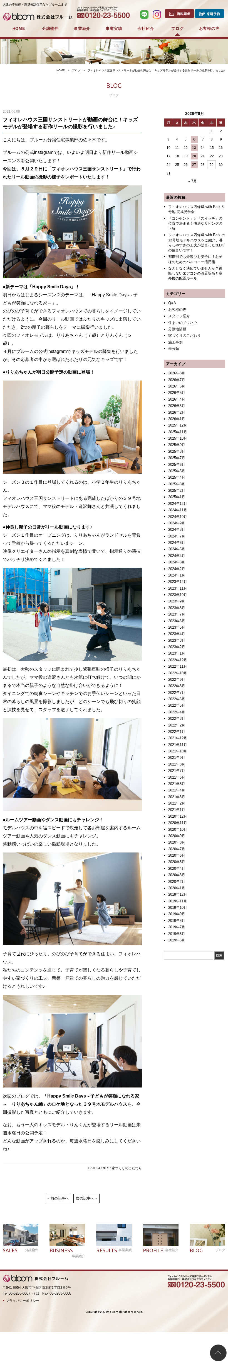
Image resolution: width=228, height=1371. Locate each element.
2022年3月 (176, 718)
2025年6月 (176, 464)
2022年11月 (177, 666)
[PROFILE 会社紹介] (161, 1235)
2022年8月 (176, 686)
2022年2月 (176, 725)
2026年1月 (176, 419)
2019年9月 (176, 914)
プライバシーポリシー (22, 1301)
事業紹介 (82, 28)
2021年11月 (177, 745)
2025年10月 (177, 438)
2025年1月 (176, 497)
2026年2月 (176, 412)
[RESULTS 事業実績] (114, 1235)
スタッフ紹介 (179, 316)
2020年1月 (176, 888)
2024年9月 (176, 523)
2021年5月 (176, 784)
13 (194, 148)
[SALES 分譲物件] (20, 1235)
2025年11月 (177, 432)
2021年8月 (176, 764)
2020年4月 (176, 868)
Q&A (172, 303)
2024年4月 (176, 556)
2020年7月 (176, 849)
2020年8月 (176, 842)
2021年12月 (177, 738)
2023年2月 (176, 647)
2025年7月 (176, 458)
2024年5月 (176, 549)
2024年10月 (177, 517)
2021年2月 (176, 803)
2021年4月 (176, 790)
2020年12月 (177, 816)
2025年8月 (176, 451)
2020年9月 (176, 836)
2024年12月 (177, 504)
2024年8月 (176, 529)
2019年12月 (177, 894)
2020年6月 (176, 855)
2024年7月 (176, 536)
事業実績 (114, 28)
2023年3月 (176, 640)
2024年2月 (176, 569)
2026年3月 (176, 406)
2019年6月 (176, 934)
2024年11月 (177, 510)
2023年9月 (176, 601)
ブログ (177, 28)
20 (194, 156)
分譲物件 (50, 28)
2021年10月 (177, 751)
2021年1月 (176, 810)
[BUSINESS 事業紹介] (67, 1235)
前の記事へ (60, 1198)
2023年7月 (176, 614)
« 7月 (192, 181)
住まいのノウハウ (182, 323)
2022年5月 (176, 705)
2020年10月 (177, 829)
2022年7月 (176, 693)
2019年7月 (176, 927)
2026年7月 (176, 380)
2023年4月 (176, 634)
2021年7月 (176, 771)
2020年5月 (176, 862)
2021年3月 (176, 797)
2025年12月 (177, 425)
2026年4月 (176, 399)
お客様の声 (209, 28)
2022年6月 (176, 699)
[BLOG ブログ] (207, 1235)
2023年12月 (177, 582)
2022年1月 (176, 732)
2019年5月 (176, 940)
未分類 (173, 349)
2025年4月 (176, 477)
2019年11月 (177, 901)
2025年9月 (176, 445)
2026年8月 (176, 373)
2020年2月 (176, 882)
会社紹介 (146, 28)
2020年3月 (176, 875)
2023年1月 (176, 653)
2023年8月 (176, 608)
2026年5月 (176, 393)
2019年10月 (177, 907)
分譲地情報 (177, 329)
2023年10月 (177, 595)
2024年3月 (176, 562)
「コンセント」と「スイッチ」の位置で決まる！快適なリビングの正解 (195, 223)
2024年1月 (176, 575)
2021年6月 (176, 777)
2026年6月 (176, 386)
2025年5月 (176, 471)
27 (194, 165)
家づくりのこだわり (127, 1168)
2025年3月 (176, 484)
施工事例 (175, 342)
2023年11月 (177, 588)
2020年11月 (177, 823)
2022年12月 (177, 660)
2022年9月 (176, 679)
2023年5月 (176, 627)
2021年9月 (176, 757)
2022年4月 (176, 712)
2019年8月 (176, 921)
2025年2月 (176, 490)
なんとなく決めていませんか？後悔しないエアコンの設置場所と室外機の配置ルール (195, 273)
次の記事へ (85, 1198)
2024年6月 (176, 543)
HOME (19, 28)
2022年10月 (177, 673)
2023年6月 (176, 621)
